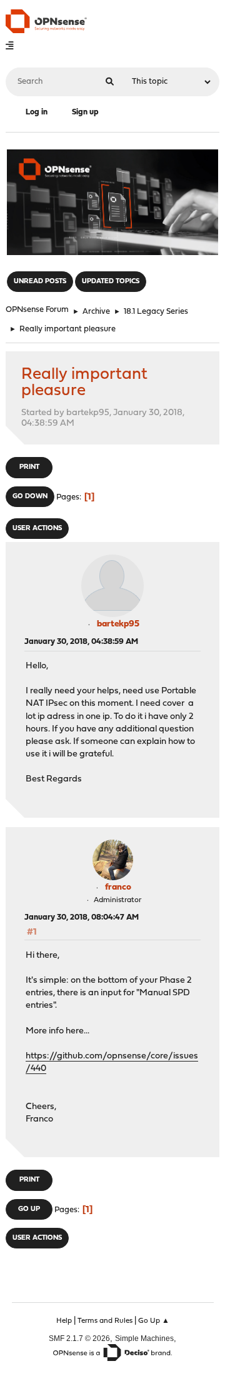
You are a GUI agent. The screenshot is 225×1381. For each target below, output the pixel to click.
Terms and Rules (105, 1321)
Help (64, 1321)
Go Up (29, 1209)
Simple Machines (144, 1338)
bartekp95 (118, 624)
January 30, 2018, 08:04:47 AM (81, 917)
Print (29, 467)
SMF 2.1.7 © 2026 (79, 1338)
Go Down (30, 496)
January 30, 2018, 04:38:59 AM (81, 642)
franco (118, 887)
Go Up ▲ (153, 1321)
